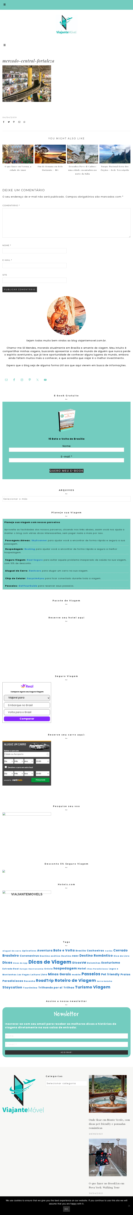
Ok (66, 1209)
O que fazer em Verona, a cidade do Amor (18, 168)
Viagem (101, 987)
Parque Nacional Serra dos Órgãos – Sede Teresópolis (115, 168)
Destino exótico (50, 956)
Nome (6, 245)
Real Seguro (35, 559)
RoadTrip (45, 980)
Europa (24, 969)
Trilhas (68, 987)
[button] (66, 5)
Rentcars (35, 570)
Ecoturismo (110, 963)
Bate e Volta (64, 950)
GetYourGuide (28, 585)
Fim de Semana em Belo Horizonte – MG (50, 168)
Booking (29, 549)
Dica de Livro (122, 956)
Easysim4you (35, 578)
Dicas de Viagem (50, 962)
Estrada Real (10, 968)
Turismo (83, 987)
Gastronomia (35, 969)
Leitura (35, 974)
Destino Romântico (96, 955)
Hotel (82, 968)
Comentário (11, 205)
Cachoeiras (95, 950)
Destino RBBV (70, 956)
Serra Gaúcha (104, 981)
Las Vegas (23, 974)
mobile (76, 974)
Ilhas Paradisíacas (97, 969)
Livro (44, 974)
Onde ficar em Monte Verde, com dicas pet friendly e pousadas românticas (109, 1124)
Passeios (91, 974)
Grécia (48, 969)
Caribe (109, 951)
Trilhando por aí (50, 987)
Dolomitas (94, 963)
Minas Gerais (59, 974)
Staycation (12, 987)
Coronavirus (29, 956)
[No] (129, 1205)
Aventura (45, 950)
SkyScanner (39, 540)
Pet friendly (110, 974)
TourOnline (30, 987)
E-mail (7, 260)
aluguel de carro (11, 951)
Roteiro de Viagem (75, 980)
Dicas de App (20, 963)
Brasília (81, 950)
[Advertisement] (103, 89)
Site (4, 275)
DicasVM (79, 963)
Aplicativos (29, 951)
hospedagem (65, 968)
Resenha (29, 981)
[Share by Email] (20, 122)
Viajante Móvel (66, 24)
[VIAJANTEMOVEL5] (3, 871)
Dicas (7, 962)
